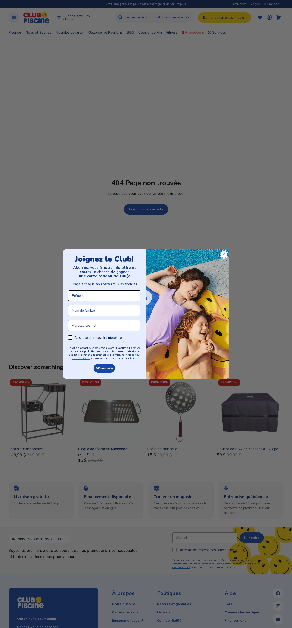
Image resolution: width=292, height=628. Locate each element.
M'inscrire (104, 368)
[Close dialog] (224, 254)
